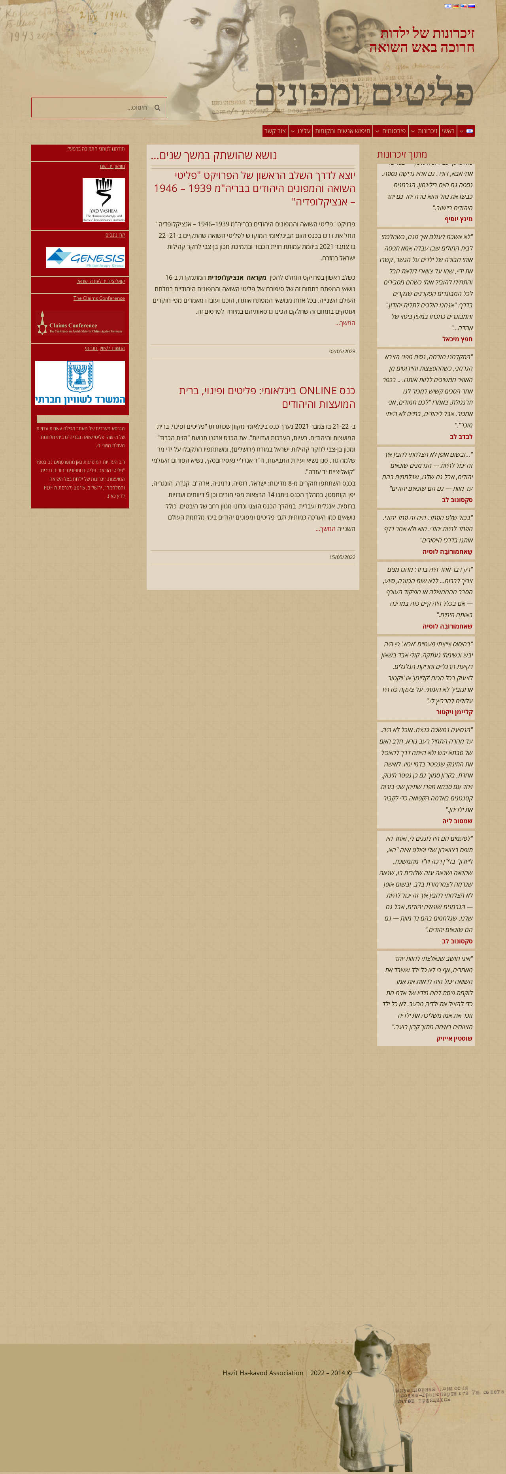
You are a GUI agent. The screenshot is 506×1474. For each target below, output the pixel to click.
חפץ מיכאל (457, 313)
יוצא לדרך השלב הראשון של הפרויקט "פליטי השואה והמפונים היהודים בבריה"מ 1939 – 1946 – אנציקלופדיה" (254, 188)
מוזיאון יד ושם (112, 166)
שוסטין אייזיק (454, 1012)
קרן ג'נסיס (115, 235)
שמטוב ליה (457, 795)
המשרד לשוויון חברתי (105, 348)
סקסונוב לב (457, 474)
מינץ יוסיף (459, 193)
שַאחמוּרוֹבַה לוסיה (448, 525)
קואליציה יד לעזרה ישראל (101, 281)
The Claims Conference (99, 298)
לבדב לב (461, 411)
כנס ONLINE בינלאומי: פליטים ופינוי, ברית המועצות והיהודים (267, 397)
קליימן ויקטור (454, 686)
